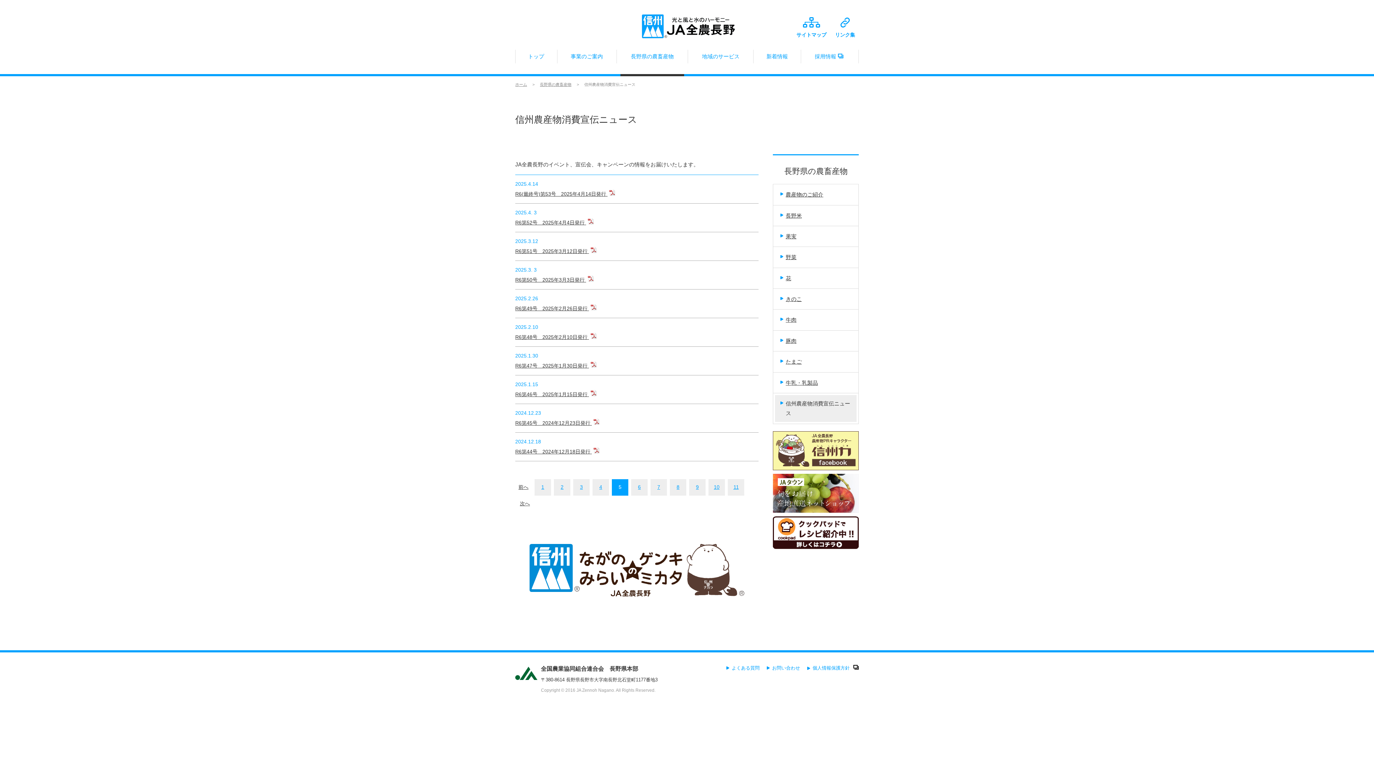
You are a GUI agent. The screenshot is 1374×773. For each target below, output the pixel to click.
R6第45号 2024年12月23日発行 (553, 423)
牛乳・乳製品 (802, 383)
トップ (536, 56)
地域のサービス (721, 56)
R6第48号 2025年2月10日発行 (552, 337)
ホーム (521, 84)
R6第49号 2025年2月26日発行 (552, 308)
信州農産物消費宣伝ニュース (818, 408)
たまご (794, 362)
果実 (791, 236)
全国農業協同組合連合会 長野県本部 (589, 669)
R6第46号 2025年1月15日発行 (552, 394)
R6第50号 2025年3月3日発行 (550, 280)
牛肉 (791, 320)
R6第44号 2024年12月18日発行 (553, 451)
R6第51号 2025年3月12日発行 (552, 251)
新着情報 (777, 56)
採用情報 (825, 56)
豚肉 (791, 341)
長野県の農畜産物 (652, 56)
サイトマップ (811, 35)
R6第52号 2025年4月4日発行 (550, 222)
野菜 (791, 257)
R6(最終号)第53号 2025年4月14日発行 (561, 194)
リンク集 (845, 35)
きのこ (794, 299)
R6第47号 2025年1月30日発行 (552, 366)
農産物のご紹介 (804, 194)
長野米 (794, 216)
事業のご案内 (587, 56)
